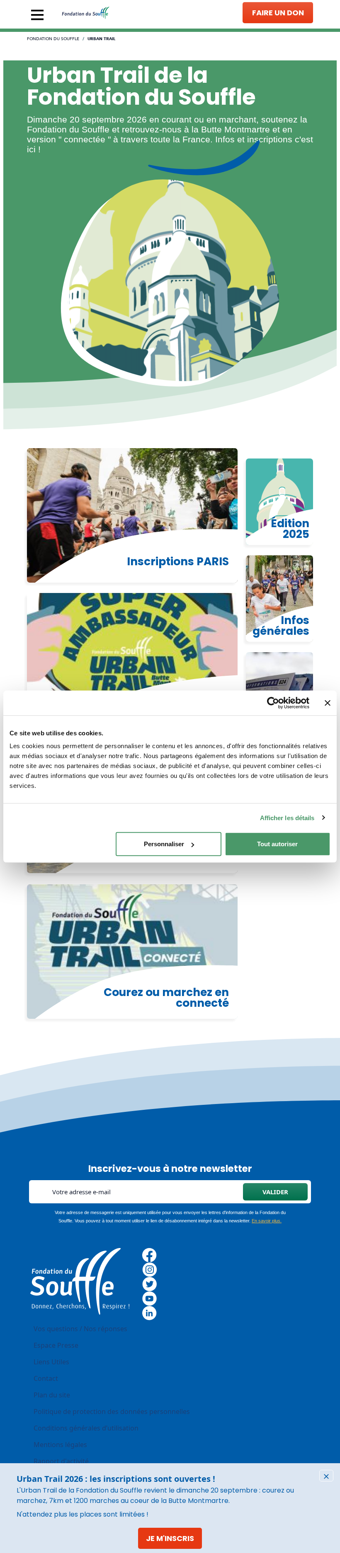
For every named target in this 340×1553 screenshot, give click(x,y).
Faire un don (278, 12)
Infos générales (281, 625)
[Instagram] (149, 1269)
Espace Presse (56, 1345)
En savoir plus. (267, 1220)
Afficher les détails (287, 817)
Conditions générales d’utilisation (86, 1428)
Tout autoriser (277, 843)
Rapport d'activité (61, 1461)
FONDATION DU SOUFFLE (53, 39)
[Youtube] (149, 1298)
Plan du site (52, 1394)
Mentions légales (60, 1444)
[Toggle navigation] (37, 15)
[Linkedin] (149, 1312)
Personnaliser (164, 843)
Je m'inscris (170, 1538)
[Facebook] (149, 1254)
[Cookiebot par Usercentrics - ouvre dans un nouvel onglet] (273, 702)
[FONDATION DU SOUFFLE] (85, 12)
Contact (46, 1378)
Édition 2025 (290, 529)
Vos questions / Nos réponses (80, 1328)
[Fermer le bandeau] (327, 703)
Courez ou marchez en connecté (166, 997)
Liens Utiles (51, 1361)
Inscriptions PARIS (178, 561)
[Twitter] (149, 1283)
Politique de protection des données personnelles (112, 1411)
